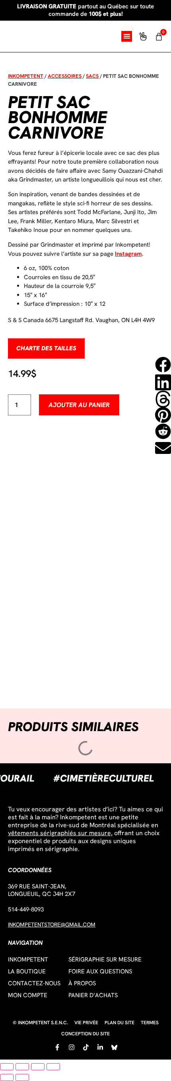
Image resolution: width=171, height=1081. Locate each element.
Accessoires (65, 76)
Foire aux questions (100, 971)
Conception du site (85, 1034)
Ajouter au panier (79, 405)
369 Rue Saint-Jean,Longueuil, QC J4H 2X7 (41, 890)
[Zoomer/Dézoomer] (7, 1066)
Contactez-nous (34, 983)
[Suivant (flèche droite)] (22, 1077)
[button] (126, 36)
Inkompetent (25, 76)
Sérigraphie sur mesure (105, 959)
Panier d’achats (93, 995)
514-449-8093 (26, 909)
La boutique (27, 971)
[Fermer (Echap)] (53, 1066)
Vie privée (86, 1022)
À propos (82, 983)
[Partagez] (38, 1066)
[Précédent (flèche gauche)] (7, 1077)
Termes (150, 1022)
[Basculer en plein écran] (22, 1066)
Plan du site (119, 1022)
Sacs (92, 76)
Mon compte (27, 995)
